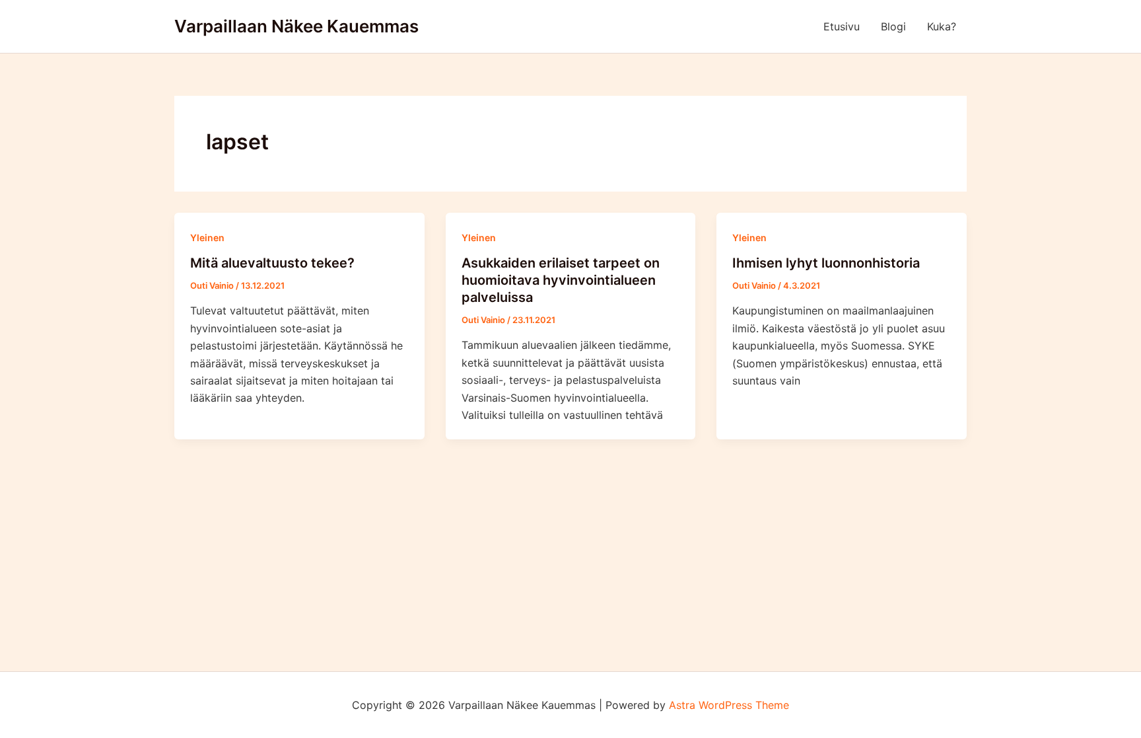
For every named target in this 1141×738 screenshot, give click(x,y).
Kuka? (941, 26)
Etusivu (841, 26)
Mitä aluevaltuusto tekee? (272, 263)
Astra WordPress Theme (729, 705)
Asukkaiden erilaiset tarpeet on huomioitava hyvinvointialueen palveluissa (561, 280)
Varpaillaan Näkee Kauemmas (296, 26)
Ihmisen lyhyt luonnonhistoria (826, 263)
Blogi (893, 26)
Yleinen (207, 237)
